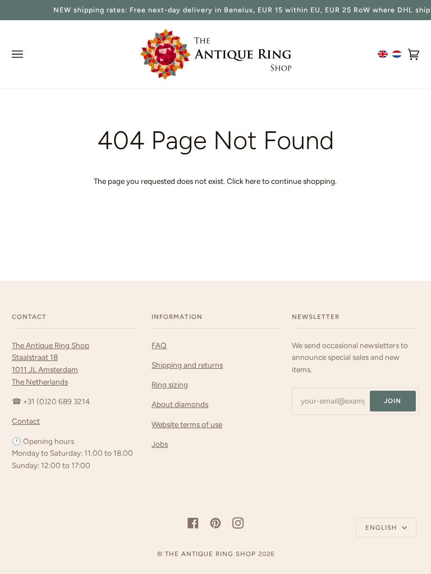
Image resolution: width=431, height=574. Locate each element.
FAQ (159, 345)
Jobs (160, 443)
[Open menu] (28, 54)
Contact (26, 420)
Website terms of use (187, 424)
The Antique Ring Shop (210, 554)
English (382, 527)
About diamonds (180, 404)
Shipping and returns (187, 364)
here (252, 181)
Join (392, 401)
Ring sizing (170, 384)
